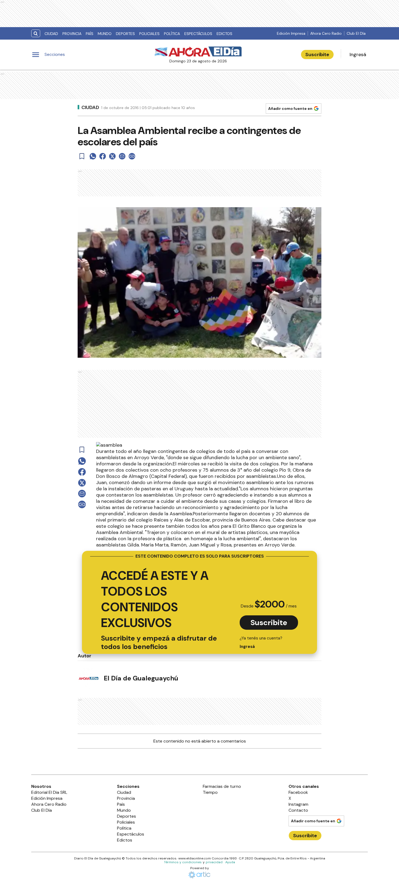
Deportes (125, 33)
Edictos (224, 33)
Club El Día (356, 33)
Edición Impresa (291, 33)
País (89, 33)
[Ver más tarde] (82, 156)
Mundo (105, 33)
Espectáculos (198, 33)
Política (172, 33)
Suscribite (317, 54)
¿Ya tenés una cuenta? (261, 642)
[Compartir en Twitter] (112, 156)
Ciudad (51, 33)
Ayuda (230, 862)
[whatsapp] (93, 156)
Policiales (149, 33)
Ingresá (358, 54)
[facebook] (102, 156)
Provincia (71, 33)
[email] (122, 156)
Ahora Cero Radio (326, 33)
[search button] (35, 33)
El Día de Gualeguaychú (141, 678)
